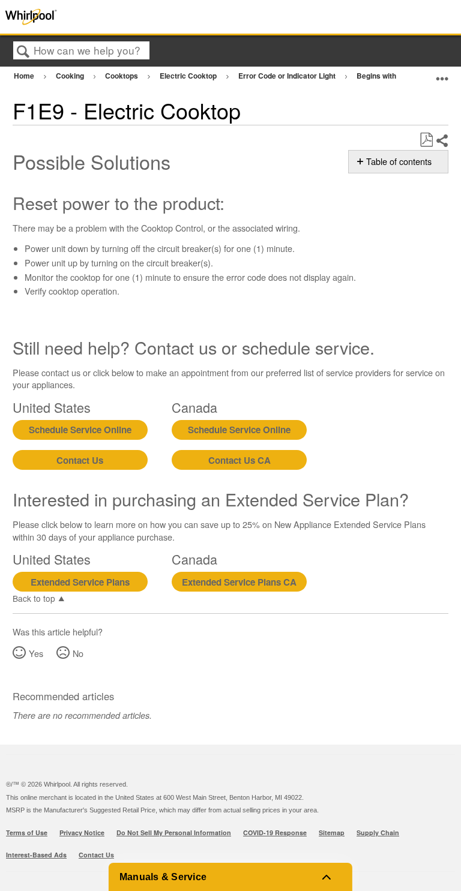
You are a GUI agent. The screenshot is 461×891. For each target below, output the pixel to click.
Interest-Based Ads (36, 854)
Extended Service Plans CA (239, 582)
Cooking (71, 75)
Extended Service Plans (80, 582)
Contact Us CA (239, 460)
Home (25, 75)
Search (23, 51)
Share (441, 141)
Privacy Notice (81, 832)
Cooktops (122, 75)
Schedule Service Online (80, 429)
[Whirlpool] (92, 17)
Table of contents (399, 161)
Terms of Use (26, 832)
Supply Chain (378, 832)
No (78, 653)
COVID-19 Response (275, 832)
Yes (36, 653)
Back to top (34, 597)
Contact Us (79, 460)
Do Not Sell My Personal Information (173, 832)
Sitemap (332, 832)
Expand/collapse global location (442, 74)
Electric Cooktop (189, 75)
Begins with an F (385, 75)
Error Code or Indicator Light (287, 75)
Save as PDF (426, 140)
